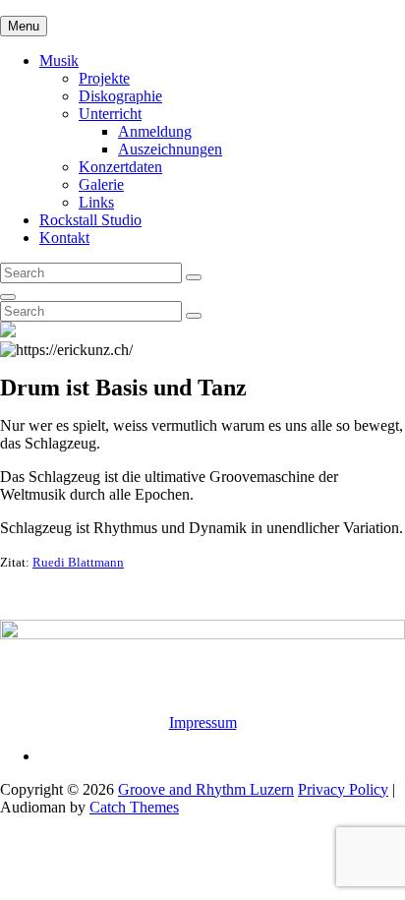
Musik (59, 60)
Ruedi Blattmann (78, 562)
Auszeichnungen (170, 149)
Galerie (101, 184)
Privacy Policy (343, 789)
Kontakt (64, 237)
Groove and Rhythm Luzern (206, 789)
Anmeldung (155, 131)
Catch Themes (134, 807)
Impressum (203, 722)
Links (96, 202)
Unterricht (110, 113)
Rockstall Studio (90, 219)
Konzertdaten (120, 166)
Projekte (104, 78)
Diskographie (120, 96)
